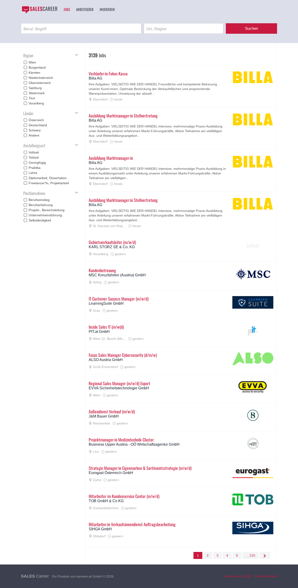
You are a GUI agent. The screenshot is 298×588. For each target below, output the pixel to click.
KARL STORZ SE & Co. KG (112, 247)
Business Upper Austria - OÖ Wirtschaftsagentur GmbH (134, 444)
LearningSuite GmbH (106, 303)
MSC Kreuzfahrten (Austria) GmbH (117, 275)
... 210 (250, 555)
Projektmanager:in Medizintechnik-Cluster (121, 440)
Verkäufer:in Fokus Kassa (108, 73)
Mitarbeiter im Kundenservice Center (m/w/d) (124, 496)
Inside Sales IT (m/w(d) (106, 327)
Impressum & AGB (237, 576)
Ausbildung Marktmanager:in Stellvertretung (123, 116)
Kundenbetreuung (102, 270)
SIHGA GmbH (100, 529)
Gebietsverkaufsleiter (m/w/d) (112, 242)
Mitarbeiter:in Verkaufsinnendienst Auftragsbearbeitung (132, 524)
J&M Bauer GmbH (104, 416)
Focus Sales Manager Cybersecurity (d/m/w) (123, 355)
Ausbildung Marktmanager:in (111, 158)
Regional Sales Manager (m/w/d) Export (119, 383)
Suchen (251, 28)
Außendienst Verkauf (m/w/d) (112, 411)
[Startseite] (39, 9)
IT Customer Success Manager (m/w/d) (119, 299)
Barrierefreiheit (266, 576)
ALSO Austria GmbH (106, 360)
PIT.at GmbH (99, 332)
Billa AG (95, 78)
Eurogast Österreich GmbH (111, 473)
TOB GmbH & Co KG (106, 501)
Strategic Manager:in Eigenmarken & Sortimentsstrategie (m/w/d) (140, 468)
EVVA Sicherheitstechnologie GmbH (119, 388)
